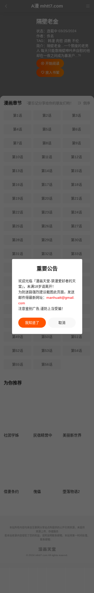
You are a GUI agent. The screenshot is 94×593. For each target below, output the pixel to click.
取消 (61, 323)
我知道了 (32, 323)
